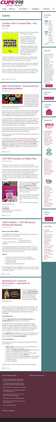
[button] (46, 44)
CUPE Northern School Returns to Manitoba (14, 387)
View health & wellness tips (49, 219)
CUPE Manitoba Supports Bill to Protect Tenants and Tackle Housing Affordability (13, 384)
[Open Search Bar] (53, 9)
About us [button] (11, 9)
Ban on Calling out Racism (9, 405)
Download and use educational (18, 356)
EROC (5, 151)
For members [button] (23, 9)
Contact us (46, 9)
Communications (8, 79)
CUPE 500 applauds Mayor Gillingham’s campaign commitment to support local (13, 379)
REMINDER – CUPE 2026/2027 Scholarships (48, 251)
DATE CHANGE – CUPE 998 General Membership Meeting (18, 223)
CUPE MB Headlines (10, 375)
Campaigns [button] (35, 9)
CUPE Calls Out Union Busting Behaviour (13, 398)
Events (14, 79)
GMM (8, 274)
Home (4, 9)
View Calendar (50, 42)
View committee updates (49, 112)
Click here (49, 85)
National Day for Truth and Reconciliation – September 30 (16, 282)
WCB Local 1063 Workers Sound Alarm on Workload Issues (14, 401)
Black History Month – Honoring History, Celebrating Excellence (20, 87)
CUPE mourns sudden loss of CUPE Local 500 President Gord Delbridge (14, 395)
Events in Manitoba (11, 361)
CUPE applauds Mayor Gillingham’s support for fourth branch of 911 (14, 390)
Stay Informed (49, 98)
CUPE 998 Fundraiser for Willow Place (19, 158)
